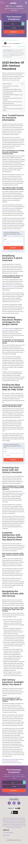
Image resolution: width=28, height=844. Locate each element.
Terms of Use (18, 34)
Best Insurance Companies (12, 40)
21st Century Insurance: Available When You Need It (13, 109)
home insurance (10, 208)
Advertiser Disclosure (21, 46)
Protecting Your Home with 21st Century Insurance (12, 99)
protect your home (12, 286)
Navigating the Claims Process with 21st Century (12, 106)
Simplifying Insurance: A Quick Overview (12, 89)
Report (5, 619)
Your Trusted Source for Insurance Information (10, 86)
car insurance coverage (7, 330)
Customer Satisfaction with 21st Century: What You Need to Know (12, 102)
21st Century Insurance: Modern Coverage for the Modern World (12, 92)
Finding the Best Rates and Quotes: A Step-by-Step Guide (13, 95)
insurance (8, 132)
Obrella (12, 137)
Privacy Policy (6, 835)
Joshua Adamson (16, 43)
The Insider (14, 6)
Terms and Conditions (8, 832)
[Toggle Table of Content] (21, 84)
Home (3, 40)
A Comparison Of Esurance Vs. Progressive (12, 762)
